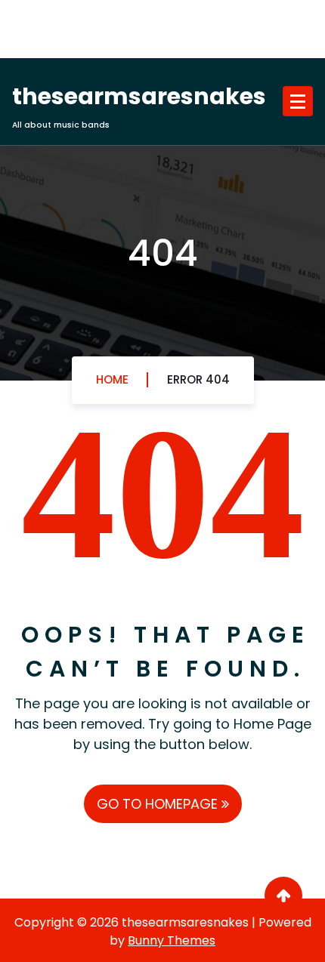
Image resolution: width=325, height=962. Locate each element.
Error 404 (198, 379)
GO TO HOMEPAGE (159, 803)
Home (112, 379)
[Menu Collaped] (298, 101)
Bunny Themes (171, 940)
